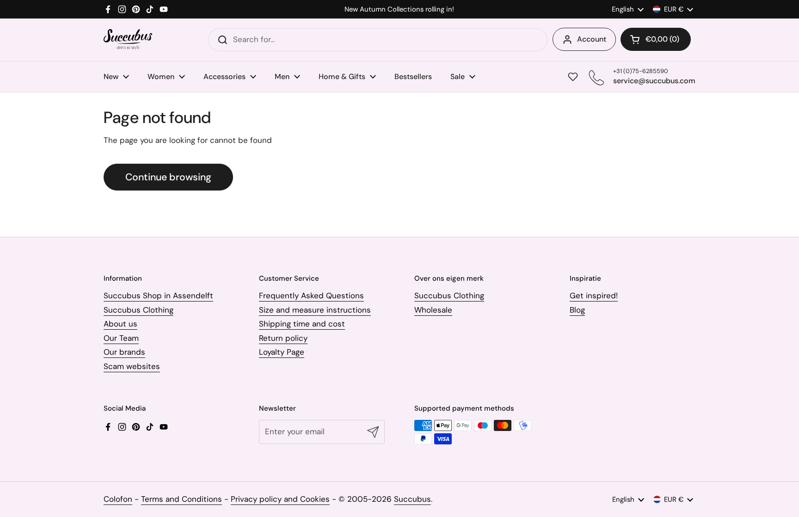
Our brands (124, 352)
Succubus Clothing (138, 310)
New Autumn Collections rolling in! (399, 9)
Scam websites (132, 366)
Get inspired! (594, 295)
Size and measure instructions (315, 310)
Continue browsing (168, 177)
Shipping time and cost (302, 324)
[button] (656, 39)
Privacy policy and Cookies (280, 499)
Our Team (121, 338)
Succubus (412, 499)
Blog (577, 310)
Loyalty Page (281, 352)
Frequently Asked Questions (311, 295)
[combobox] (377, 39)
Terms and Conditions (181, 499)
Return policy (283, 338)
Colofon (118, 499)
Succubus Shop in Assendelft (158, 295)
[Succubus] (128, 39)
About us (120, 324)
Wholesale (433, 310)
